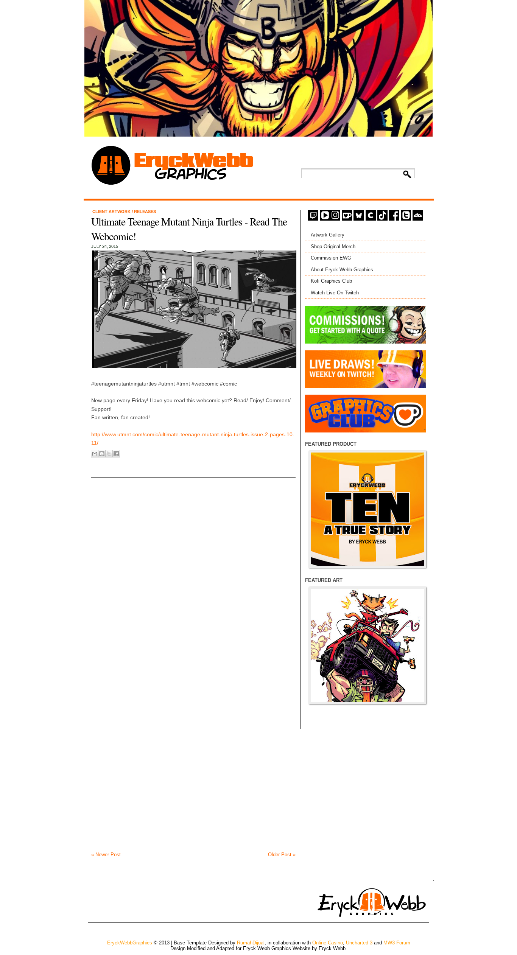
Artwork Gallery (327, 235)
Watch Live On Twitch (335, 293)
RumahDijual (251, 943)
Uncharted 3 (359, 943)
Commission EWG (331, 258)
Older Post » (282, 854)
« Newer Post (106, 854)
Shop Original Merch (333, 246)
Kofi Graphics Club (331, 281)
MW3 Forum (396, 943)
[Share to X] (109, 453)
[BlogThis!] (102, 453)
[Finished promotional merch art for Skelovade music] (367, 645)
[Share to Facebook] (116, 453)
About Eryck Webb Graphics (342, 269)
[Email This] (94, 453)
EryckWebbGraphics (129, 943)
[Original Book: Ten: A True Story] (367, 509)
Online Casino (327, 943)
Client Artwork (112, 211)
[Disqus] (193, 561)
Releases (145, 211)
